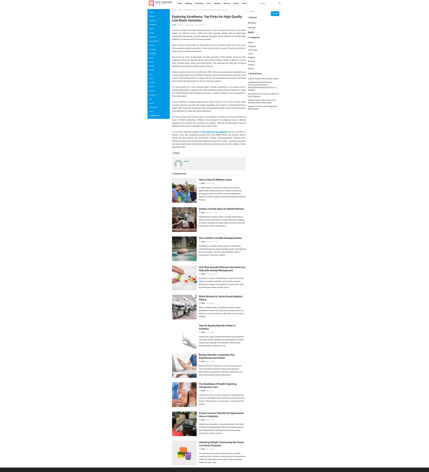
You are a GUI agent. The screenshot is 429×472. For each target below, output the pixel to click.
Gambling (152, 53)
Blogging (251, 57)
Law (150, 74)
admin (181, 25)
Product (152, 82)
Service (151, 87)
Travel (250, 54)
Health (180, 10)
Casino (151, 29)
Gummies (176, 153)
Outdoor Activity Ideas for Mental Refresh (221, 208)
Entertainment (154, 41)
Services (152, 91)
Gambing (152, 49)
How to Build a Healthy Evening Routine (220, 238)
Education (152, 37)
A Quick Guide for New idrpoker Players (263, 79)
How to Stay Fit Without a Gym (215, 179)
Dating (151, 33)
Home (174, 10)
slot (150, 99)
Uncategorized (154, 115)
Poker (151, 78)
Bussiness (152, 24)
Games (251, 68)
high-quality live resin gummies (214, 132)
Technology (252, 50)
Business (251, 61)
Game (151, 58)
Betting (151, 16)
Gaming (152, 66)
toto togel (252, 27)
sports (151, 103)
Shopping (252, 46)
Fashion (251, 65)
